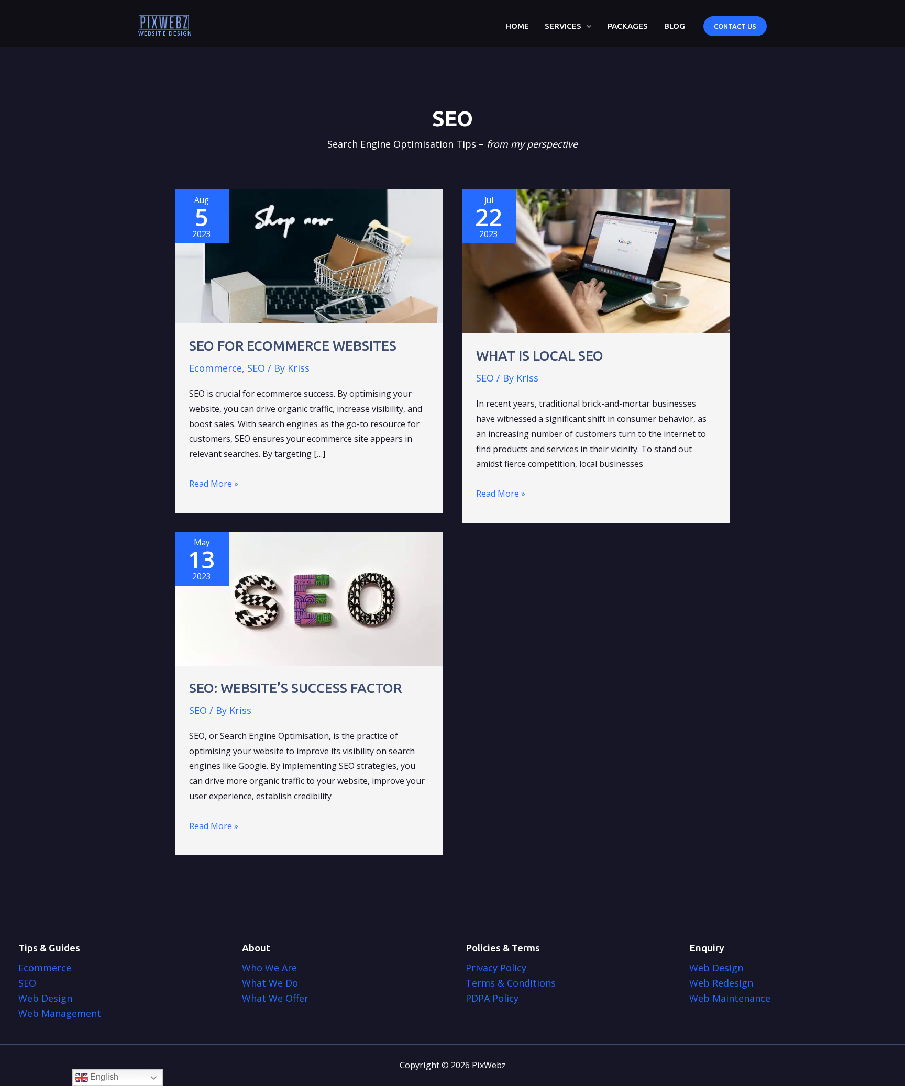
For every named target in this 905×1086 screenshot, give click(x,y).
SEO (256, 368)
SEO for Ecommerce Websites (292, 345)
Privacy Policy (496, 967)
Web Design (45, 998)
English (103, 1076)
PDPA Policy (492, 998)
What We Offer (275, 998)
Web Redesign (721, 983)
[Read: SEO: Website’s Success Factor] (309, 597)
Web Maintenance (729, 998)
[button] (586, 26)
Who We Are (269, 967)
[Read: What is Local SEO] (596, 260)
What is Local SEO (539, 355)
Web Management (59, 1013)
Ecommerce (215, 368)
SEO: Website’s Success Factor (295, 688)
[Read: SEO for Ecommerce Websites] (309, 255)
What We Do (270, 983)
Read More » (213, 484)
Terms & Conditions (511, 983)
